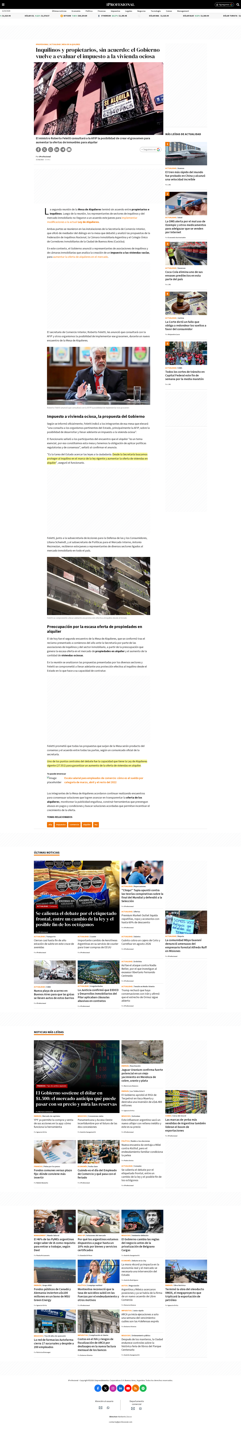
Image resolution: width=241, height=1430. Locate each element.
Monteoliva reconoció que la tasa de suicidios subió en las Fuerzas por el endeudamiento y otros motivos (98, 1294)
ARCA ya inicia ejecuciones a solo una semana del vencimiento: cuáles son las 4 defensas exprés (140, 1318)
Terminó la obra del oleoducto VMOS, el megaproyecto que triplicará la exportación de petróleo (184, 1294)
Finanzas (102, 11)
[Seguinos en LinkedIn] (120, 1388)
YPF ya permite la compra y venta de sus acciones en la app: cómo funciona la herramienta (53, 1123)
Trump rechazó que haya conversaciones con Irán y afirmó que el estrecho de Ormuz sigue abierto (140, 996)
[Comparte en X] (44, 149)
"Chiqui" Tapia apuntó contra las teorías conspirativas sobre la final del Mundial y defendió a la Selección (142, 895)
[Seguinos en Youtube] (128, 1388)
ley (96, 824)
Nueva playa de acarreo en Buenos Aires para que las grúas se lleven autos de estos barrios (54, 994)
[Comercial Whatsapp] (140, 1408)
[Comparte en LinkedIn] (56, 149)
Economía (76, 11)
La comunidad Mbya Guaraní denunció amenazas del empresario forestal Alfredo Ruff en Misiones (186, 945)
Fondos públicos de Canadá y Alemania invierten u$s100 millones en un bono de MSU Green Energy (52, 1294)
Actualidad (55, 44)
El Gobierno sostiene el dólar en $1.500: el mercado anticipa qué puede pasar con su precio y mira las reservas (76, 1098)
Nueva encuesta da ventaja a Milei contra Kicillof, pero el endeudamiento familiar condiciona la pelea (142, 1150)
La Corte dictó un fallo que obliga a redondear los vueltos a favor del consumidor (185, 325)
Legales (128, 11)
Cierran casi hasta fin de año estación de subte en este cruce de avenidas (54, 944)
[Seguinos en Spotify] (143, 1388)
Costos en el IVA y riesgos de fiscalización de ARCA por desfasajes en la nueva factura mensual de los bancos (97, 1344)
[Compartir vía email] (69, 149)
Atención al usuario (104, 1401)
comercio (74, 824)
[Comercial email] (133, 1408)
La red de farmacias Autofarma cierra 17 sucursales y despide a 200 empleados (54, 1343)
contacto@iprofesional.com (120, 1422)
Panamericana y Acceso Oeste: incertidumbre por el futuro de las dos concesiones (97, 1123)
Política (89, 11)
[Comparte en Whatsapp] (50, 149)
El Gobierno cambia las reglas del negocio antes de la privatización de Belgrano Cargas (140, 1244)
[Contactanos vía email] (100, 1407)
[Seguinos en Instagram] (112, 1388)
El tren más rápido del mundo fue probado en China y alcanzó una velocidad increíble (185, 175)
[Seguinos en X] (105, 1388)
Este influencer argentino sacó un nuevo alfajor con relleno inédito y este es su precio (141, 1123)
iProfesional (42, 44)
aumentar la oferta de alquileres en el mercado (80, 257)
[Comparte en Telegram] (62, 149)
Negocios (141, 11)
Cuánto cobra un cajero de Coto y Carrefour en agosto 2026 (140, 942)
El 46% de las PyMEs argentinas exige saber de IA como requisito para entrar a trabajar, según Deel (54, 1244)
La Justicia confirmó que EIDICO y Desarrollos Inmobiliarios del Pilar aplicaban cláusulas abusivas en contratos (98, 995)
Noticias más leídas (49, 1032)
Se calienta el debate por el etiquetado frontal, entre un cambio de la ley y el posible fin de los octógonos (76, 919)
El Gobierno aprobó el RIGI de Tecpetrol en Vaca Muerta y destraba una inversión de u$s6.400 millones (141, 1100)
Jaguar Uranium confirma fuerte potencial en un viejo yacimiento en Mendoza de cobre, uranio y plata (142, 1075)
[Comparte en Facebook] (38, 149)
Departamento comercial (137, 1403)
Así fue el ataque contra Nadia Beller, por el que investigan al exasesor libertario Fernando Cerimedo (139, 971)
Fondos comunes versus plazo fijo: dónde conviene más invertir (53, 1173)
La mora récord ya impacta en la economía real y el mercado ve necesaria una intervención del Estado (140, 1270)
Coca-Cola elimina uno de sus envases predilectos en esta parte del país (184, 275)
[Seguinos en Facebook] (97, 1388)
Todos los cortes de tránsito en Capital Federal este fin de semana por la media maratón (185, 375)
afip (50, 824)
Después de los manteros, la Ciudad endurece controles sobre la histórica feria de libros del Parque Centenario (142, 1345)
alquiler (87, 824)
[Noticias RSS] (135, 1388)
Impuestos (115, 11)
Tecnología (156, 11)
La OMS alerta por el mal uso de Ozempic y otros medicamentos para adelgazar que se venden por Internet (185, 227)
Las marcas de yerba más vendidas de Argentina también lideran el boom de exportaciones (185, 1125)
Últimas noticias (59, 11)
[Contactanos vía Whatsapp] (108, 1407)
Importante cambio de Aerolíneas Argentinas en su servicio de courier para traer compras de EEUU (98, 944)
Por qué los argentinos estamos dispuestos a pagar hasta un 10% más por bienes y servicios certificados (98, 1244)
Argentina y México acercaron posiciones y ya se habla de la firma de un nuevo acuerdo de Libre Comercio (141, 1295)
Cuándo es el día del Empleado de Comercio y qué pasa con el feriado (97, 1173)
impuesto (61, 824)
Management (183, 11)
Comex (169, 11)
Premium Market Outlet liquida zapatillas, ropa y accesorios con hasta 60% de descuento (140, 919)
